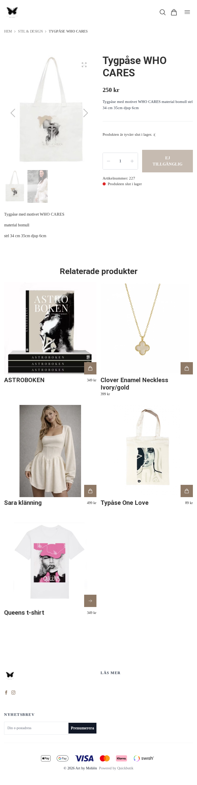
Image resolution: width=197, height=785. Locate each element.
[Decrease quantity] (108, 161)
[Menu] (187, 12)
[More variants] (90, 601)
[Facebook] (6, 692)
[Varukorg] (174, 12)
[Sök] (162, 12)
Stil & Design (30, 31)
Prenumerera (82, 728)
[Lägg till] (90, 368)
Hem (8, 31)
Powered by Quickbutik (116, 768)
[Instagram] (13, 692)
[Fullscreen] (84, 65)
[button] (86, 113)
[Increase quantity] (132, 161)
